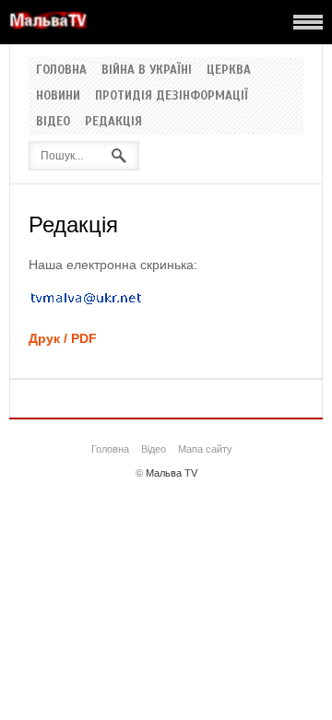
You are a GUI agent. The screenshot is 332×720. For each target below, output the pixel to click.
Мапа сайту (205, 448)
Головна (61, 70)
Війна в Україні (146, 70)
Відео (53, 121)
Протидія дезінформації (171, 96)
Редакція (113, 121)
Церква (229, 70)
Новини (58, 96)
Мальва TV (171, 472)
